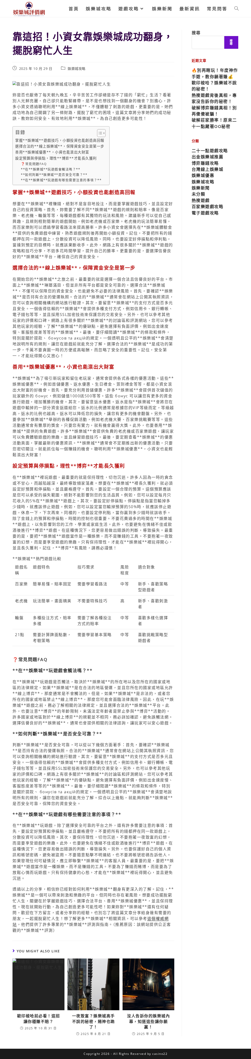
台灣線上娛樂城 (208, 169)
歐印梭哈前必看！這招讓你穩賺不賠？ (38, 1018)
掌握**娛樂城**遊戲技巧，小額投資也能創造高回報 (59, 140)
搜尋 (196, 33)
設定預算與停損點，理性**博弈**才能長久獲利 (56, 158)
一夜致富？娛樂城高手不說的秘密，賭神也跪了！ (93, 1021)
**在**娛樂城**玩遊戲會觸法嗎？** (50, 169)
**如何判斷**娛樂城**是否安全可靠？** (54, 174)
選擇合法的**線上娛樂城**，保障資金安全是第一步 (59, 146)
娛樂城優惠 (203, 175)
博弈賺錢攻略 (205, 163)
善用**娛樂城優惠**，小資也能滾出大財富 (52, 152)
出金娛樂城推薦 (208, 157)
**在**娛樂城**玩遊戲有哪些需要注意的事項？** (61, 180)
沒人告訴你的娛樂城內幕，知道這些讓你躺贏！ (148, 1021)
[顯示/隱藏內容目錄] (98, 133)
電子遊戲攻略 (205, 213)
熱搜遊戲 (201, 200)
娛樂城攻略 (77, 68)
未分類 (198, 194)
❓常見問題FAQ (34, 164)
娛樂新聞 (201, 188)
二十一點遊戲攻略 (210, 150)
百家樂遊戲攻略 (208, 206)
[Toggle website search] (236, 8)
